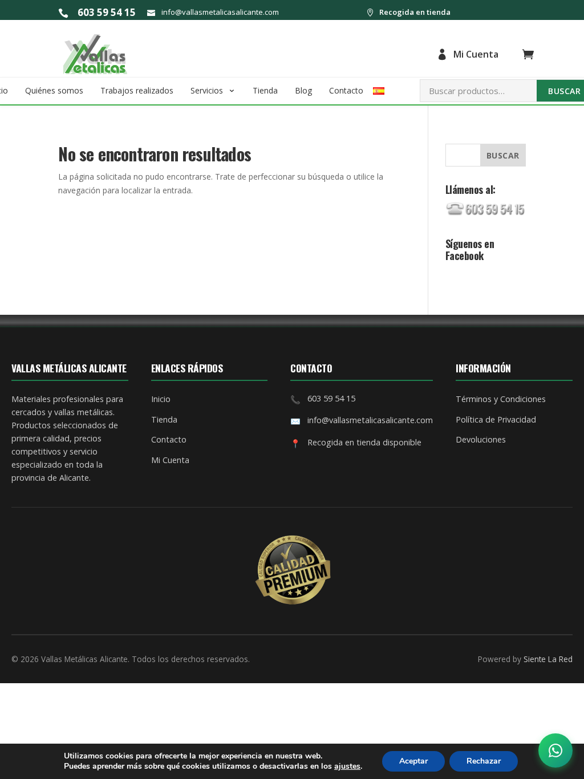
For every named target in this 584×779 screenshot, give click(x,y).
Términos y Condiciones (501, 398)
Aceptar (413, 761)
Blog (303, 90)
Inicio (161, 398)
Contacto (346, 90)
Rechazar (484, 761)
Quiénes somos (54, 90)
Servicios (206, 90)
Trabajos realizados (136, 90)
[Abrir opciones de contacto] (555, 750)
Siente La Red (548, 659)
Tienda (265, 90)
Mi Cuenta (475, 54)
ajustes (347, 766)
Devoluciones (481, 439)
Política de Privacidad (496, 419)
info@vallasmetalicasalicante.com (220, 12)
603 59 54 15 (107, 12)
